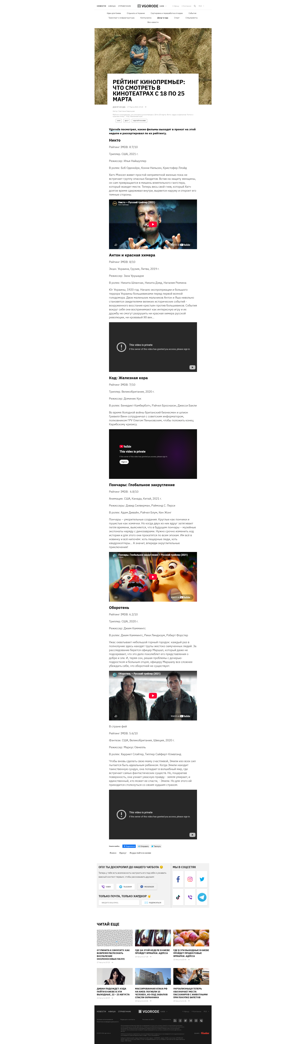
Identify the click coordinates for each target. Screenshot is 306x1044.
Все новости (153, 22)
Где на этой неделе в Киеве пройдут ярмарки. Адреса (152, 951)
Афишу (176, 6)
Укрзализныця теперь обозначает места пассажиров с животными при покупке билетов (190, 993)
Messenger (149, 887)
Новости (101, 6)
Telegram (127, 887)
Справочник (124, 6)
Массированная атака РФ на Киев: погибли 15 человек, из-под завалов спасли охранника (151, 993)
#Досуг (123, 852)
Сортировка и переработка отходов (167, 13)
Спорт (177, 18)
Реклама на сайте (148, 1019)
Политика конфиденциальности (108, 1021)
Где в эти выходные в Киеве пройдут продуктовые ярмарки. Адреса (191, 953)
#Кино (113, 852)
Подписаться (155, 903)
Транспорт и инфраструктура (121, 18)
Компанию (187, 6)
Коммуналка (145, 18)
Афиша (112, 6)
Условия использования (105, 1019)
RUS (200, 6)
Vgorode (114, 129)
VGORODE (151, 1011)
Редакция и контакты (127, 1019)
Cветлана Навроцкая (126, 111)
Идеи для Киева (114, 13)
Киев (163, 1011)
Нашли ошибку (114, 846)
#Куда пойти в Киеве (140, 852)
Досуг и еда (162, 18)
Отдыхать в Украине (136, 13)
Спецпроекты (192, 18)
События (192, 13)
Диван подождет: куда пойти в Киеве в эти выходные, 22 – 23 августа (113, 991)
